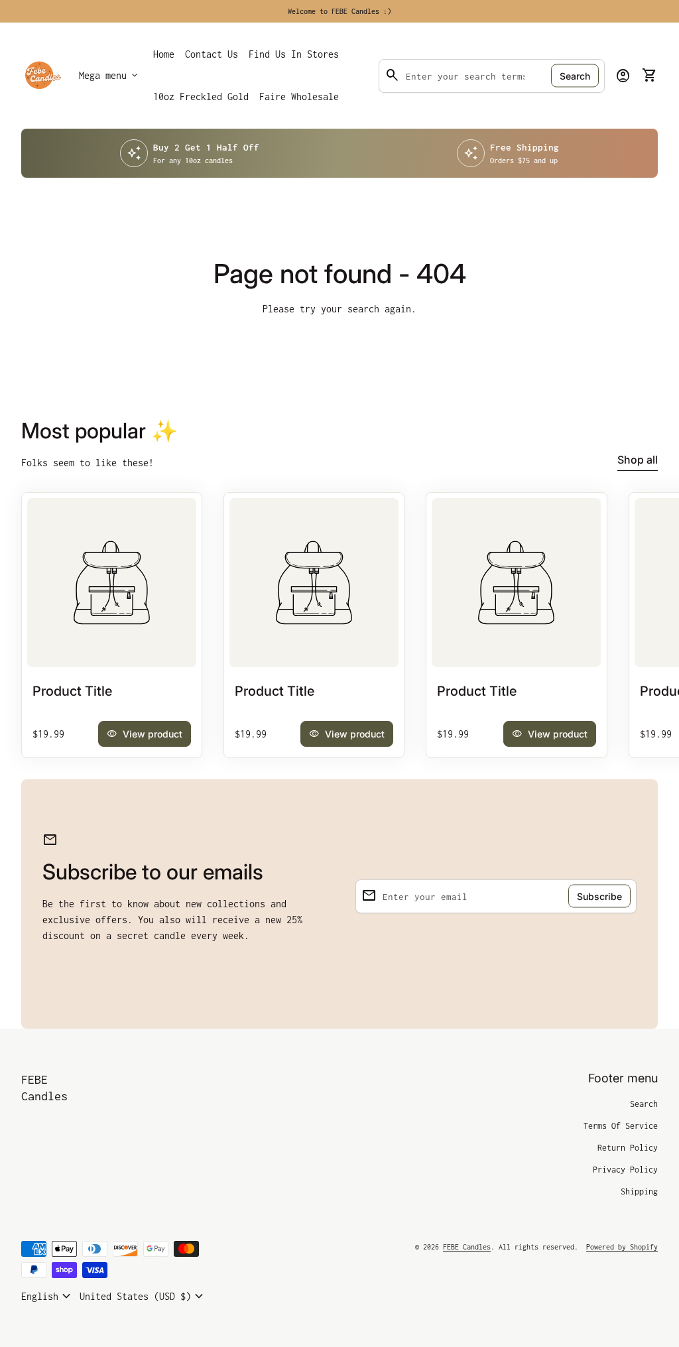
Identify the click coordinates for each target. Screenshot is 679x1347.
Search (575, 76)
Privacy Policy (625, 1170)
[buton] (47, 1297)
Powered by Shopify (622, 1247)
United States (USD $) (143, 1297)
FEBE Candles (44, 1087)
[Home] (42, 74)
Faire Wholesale (301, 100)
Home (163, 54)
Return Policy (627, 1148)
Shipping (639, 1191)
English (47, 1297)
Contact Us (211, 54)
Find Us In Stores (294, 54)
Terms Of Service (621, 1126)
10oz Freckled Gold (201, 96)
